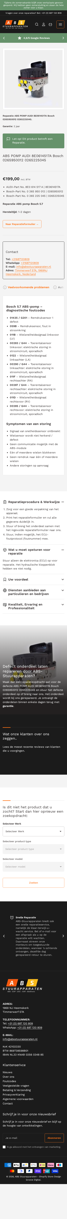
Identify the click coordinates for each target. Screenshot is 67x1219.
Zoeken (33, 882)
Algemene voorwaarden (18, 1099)
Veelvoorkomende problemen (28, 287)
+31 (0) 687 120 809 (20, 1023)
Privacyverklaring (14, 1094)
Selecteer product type (17, 841)
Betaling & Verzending (17, 1090)
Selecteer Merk (12, 823)
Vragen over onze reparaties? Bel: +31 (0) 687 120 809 (33, 13)
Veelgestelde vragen (16, 1085)
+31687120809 (20, 259)
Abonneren (54, 1137)
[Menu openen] (60, 24)
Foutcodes (9, 1081)
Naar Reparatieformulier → (22, 224)
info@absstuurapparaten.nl (33, 266)
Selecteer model (13, 859)
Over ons (8, 1076)
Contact (8, 1103)
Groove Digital (33, 1180)
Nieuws (7, 1072)
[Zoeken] (37, 24)
